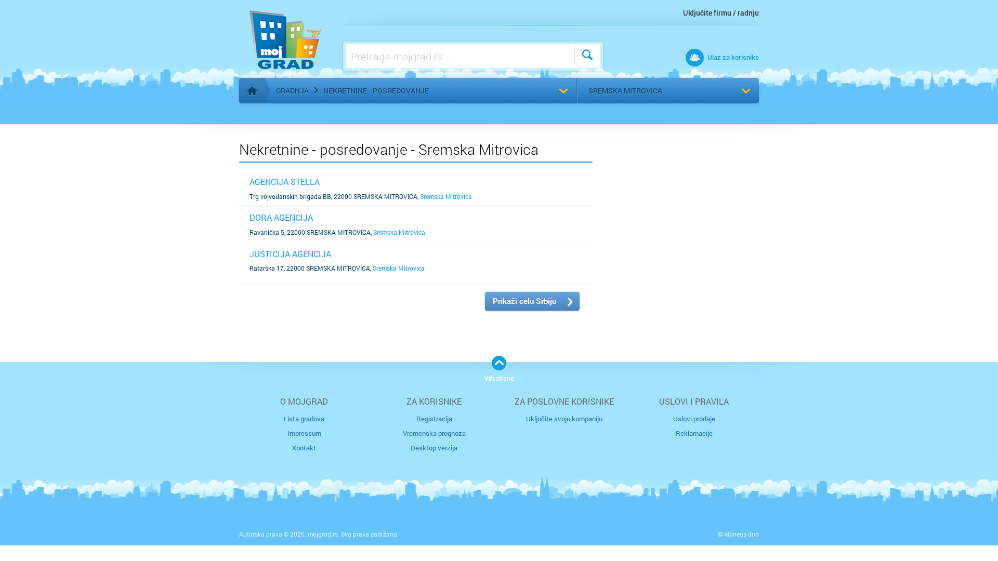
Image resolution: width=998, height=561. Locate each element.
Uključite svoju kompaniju (564, 418)
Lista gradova (304, 418)
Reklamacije (694, 433)
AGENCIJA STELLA (285, 181)
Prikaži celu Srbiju (524, 301)
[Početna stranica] (252, 91)
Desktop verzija (434, 447)
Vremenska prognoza (434, 433)
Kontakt (304, 447)
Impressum (304, 433)
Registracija (434, 418)
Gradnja (292, 91)
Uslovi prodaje (694, 418)
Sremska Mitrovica (625, 91)
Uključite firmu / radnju (721, 13)
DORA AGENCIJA (281, 217)
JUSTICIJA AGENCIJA (290, 253)
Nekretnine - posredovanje (376, 91)
